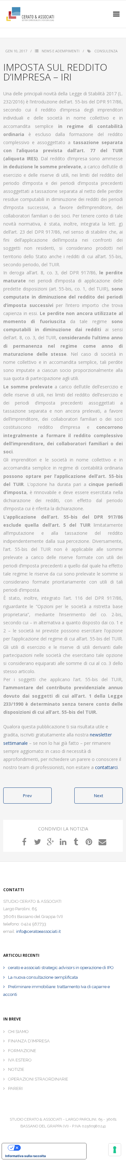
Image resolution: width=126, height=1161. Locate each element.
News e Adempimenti (60, 50)
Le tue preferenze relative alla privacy (50, 1148)
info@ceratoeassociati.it (38, 931)
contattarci (106, 767)
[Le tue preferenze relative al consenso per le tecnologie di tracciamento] (115, 1150)
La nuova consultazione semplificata (43, 977)
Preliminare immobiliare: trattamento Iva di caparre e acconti (56, 990)
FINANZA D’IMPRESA (29, 1041)
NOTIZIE (16, 1069)
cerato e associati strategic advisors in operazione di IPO (61, 967)
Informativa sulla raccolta (25, 1156)
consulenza (106, 50)
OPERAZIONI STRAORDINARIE (38, 1079)
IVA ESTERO (20, 1060)
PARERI (15, 1088)
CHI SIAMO (18, 1031)
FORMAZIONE (22, 1050)
